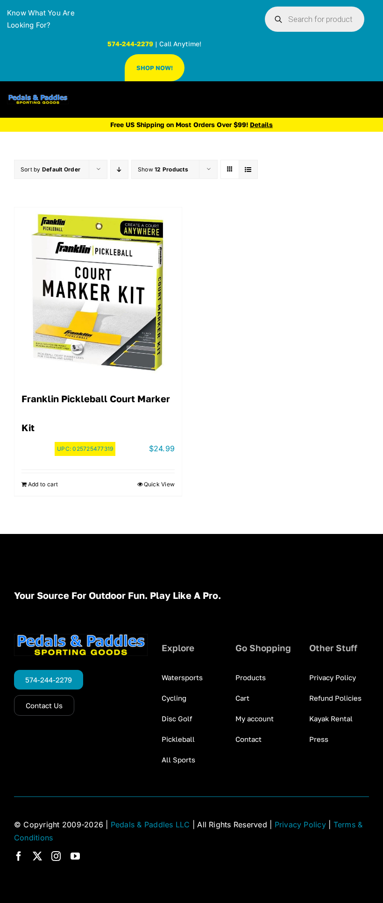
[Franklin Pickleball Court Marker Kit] (98, 291)
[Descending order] (119, 169)
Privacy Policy (300, 824)
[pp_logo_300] (38, 98)
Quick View (159, 484)
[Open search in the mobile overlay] (314, 19)
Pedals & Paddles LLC (150, 824)
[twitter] (37, 856)
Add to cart (43, 484)
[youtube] (75, 856)
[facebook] (18, 856)
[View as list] (248, 169)
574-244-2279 (130, 44)
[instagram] (56, 856)
